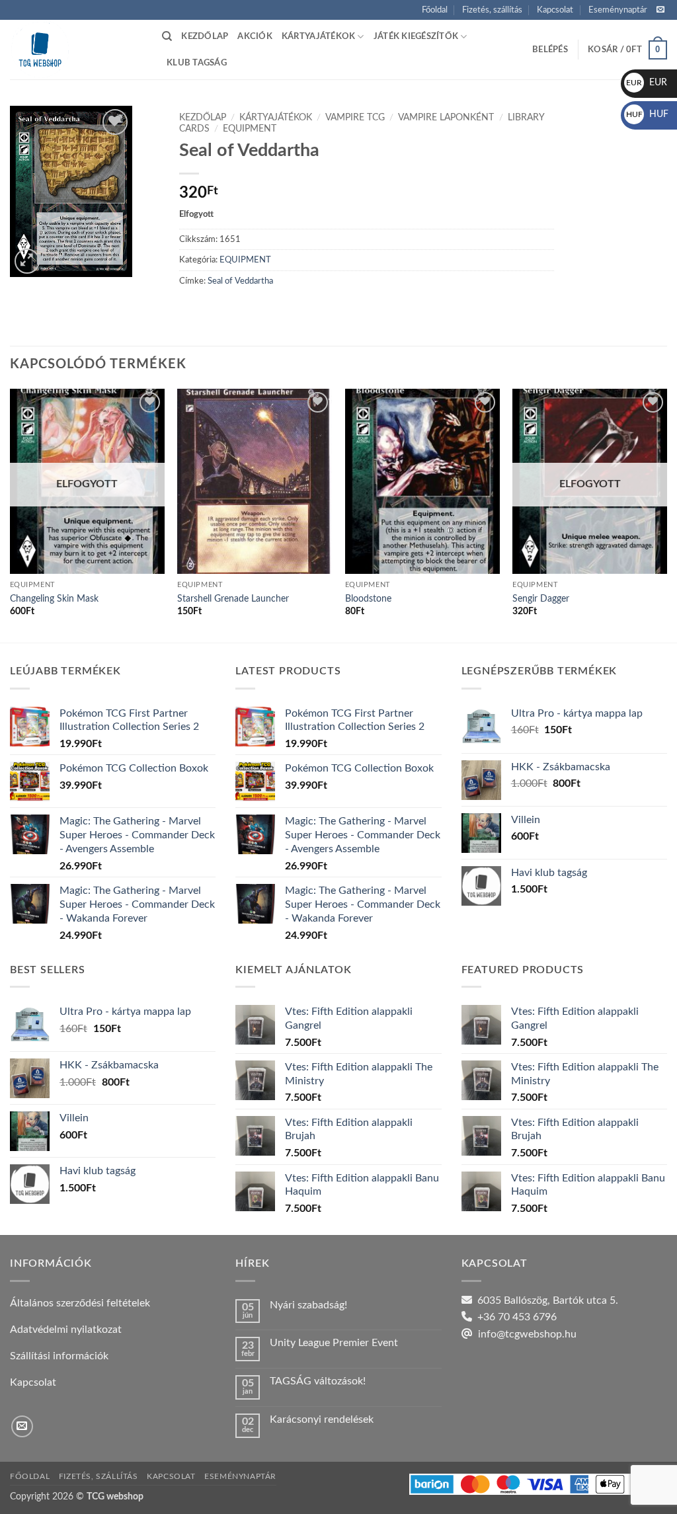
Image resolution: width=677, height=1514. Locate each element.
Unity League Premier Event (334, 1342)
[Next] (666, 514)
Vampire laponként (446, 117)
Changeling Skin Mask (54, 599)
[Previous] (10, 514)
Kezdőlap (204, 36)
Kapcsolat (555, 10)
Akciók (254, 36)
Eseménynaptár (617, 10)
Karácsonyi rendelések (322, 1419)
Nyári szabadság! (308, 1305)
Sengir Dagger (540, 599)
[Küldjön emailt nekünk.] (660, 10)
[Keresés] (167, 36)
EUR (646, 82)
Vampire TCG (355, 117)
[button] (550, 49)
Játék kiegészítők (416, 36)
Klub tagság (197, 63)
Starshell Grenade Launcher (233, 599)
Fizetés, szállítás (492, 10)
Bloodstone (368, 599)
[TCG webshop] (76, 49)
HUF (647, 114)
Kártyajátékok (318, 36)
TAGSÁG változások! (318, 1381)
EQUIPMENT (249, 129)
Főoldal (435, 10)
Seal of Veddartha (240, 281)
